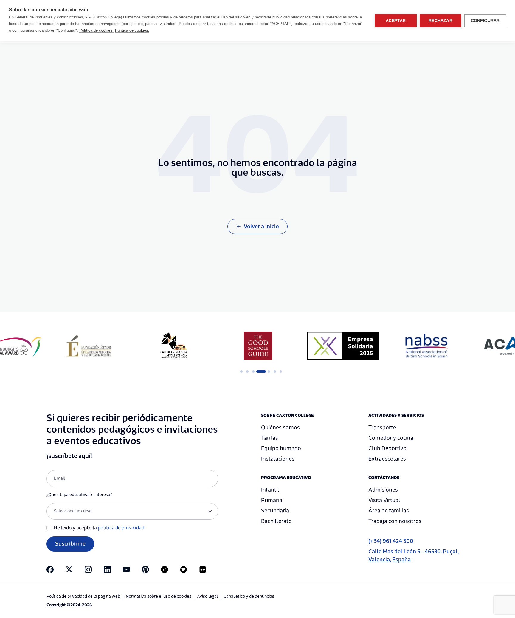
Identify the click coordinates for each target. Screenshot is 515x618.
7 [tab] (281, 371)
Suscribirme (70, 544)
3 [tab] (253, 371)
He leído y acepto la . (99, 528)
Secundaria (275, 511)
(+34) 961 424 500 (390, 541)
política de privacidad (121, 528)
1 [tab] (241, 371)
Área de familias (388, 511)
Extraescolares (387, 459)
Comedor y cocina (390, 438)
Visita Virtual (384, 500)
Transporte (382, 427)
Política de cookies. (132, 30)
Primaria (271, 500)
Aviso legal (207, 597)
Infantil (270, 490)
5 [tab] (269, 371)
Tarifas (269, 438)
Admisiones (383, 490)
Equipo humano (281, 448)
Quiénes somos (280, 427)
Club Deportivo (387, 448)
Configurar (485, 20)
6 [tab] (275, 371)
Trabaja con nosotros (394, 521)
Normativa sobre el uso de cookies (158, 597)
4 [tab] (259, 371)
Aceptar (396, 20)
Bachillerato (276, 521)
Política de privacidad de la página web (83, 597)
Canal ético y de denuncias (249, 597)
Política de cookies (96, 30)
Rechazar (440, 20)
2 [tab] (247, 371)
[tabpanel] (88, 346)
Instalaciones (277, 459)
